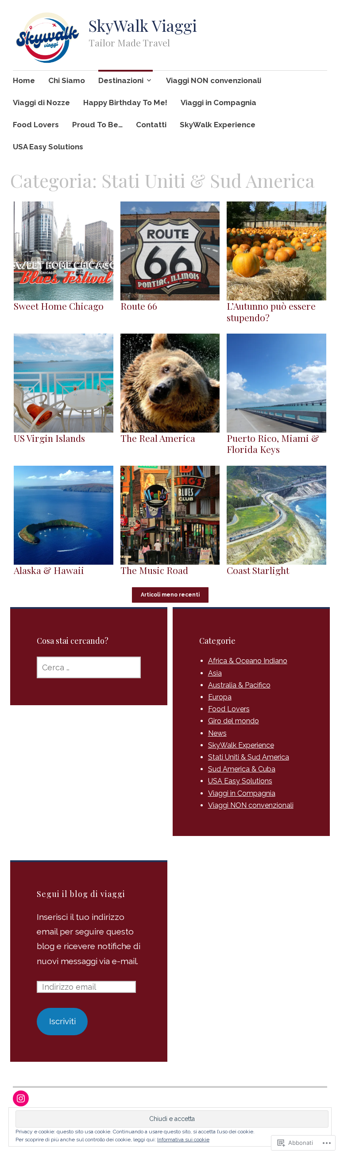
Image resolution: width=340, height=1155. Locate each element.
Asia (215, 673)
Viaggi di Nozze (41, 102)
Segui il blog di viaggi (81, 894)
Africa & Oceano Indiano (247, 661)
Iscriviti (62, 1021)
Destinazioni (120, 80)
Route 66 (138, 306)
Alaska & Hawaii (49, 570)
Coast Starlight (258, 570)
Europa (220, 697)
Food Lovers (36, 124)
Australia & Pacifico (239, 685)
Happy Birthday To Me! (125, 102)
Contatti (151, 124)
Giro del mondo (233, 721)
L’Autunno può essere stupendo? (271, 311)
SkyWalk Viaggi (143, 25)
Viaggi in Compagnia (218, 102)
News (217, 733)
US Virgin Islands (49, 438)
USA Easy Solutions (48, 146)
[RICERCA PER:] (89, 667)
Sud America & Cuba (241, 769)
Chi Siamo (66, 80)
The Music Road (154, 570)
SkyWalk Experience (217, 124)
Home (24, 80)
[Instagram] (21, 1098)
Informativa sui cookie (183, 1139)
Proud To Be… (97, 124)
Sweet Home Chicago (59, 306)
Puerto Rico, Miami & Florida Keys (273, 443)
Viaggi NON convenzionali (213, 80)
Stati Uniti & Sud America (248, 757)
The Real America (157, 438)
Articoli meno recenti (170, 595)
